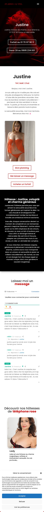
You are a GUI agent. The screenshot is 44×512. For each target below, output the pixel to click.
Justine (8, 316)
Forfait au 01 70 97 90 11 (22, 42)
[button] (41, 473)
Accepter (22, 496)
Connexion (35, 292)
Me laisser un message (22, 176)
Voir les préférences (22, 507)
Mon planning (22, 167)
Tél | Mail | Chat (22, 83)
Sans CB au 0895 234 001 (22, 50)
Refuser (22, 501)
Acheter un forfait (22, 184)
